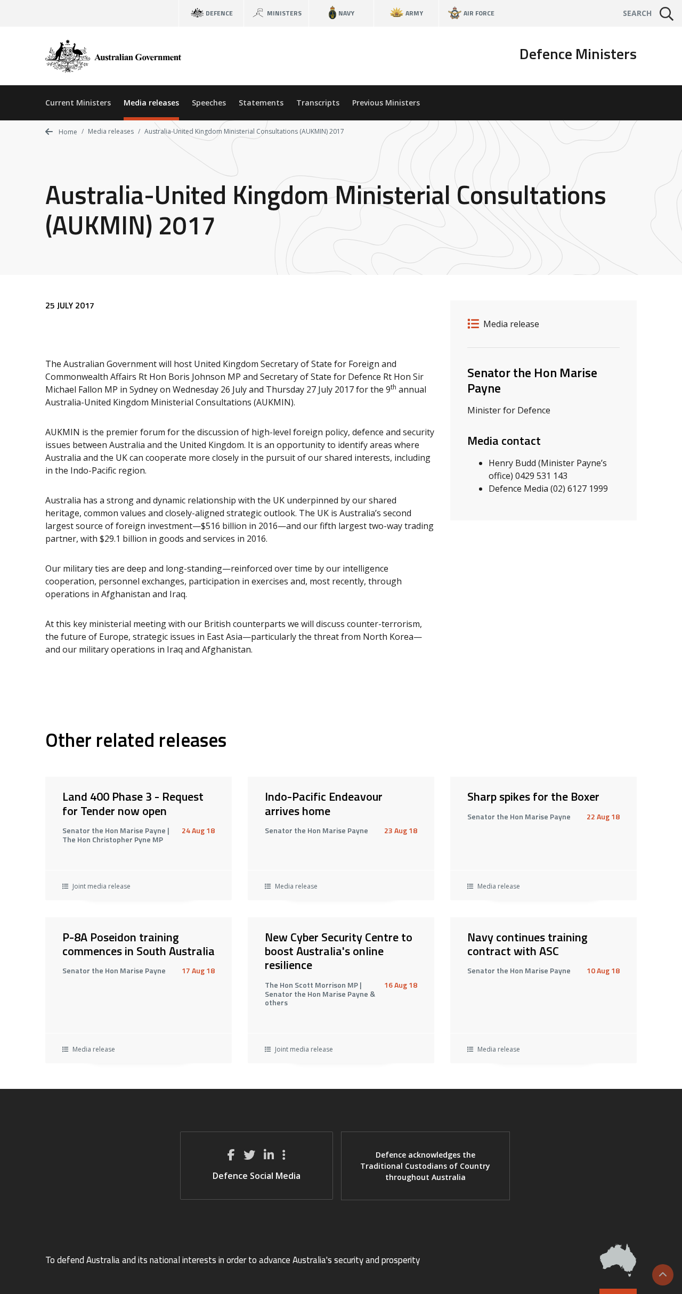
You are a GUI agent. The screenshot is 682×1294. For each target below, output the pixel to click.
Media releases (151, 102)
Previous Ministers (386, 102)
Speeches (209, 102)
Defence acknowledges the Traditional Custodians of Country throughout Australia (425, 1166)
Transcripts (317, 102)
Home (67, 131)
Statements (261, 102)
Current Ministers (78, 102)
